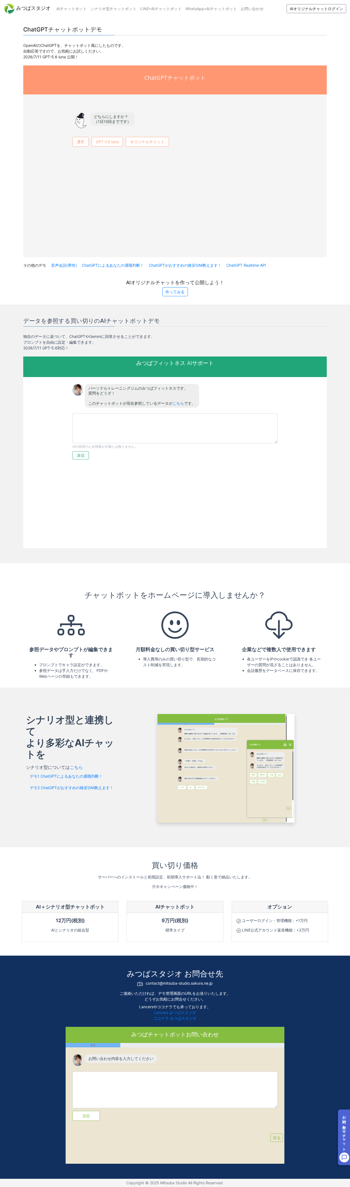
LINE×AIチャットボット (161, 8)
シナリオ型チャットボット (113, 8)
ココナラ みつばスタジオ (175, 1018)
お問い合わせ (252, 8)
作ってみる (175, 291)
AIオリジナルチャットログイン (316, 8)
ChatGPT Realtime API (246, 265)
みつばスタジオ (33, 8)
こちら (76, 767)
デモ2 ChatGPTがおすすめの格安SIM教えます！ (71, 787)
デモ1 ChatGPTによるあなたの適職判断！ (66, 776)
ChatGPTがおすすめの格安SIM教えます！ (186, 265)
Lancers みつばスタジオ (175, 1012)
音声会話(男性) (64, 265)
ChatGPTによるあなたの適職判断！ (113, 265)
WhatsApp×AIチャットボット (211, 8)
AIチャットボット (71, 8)
